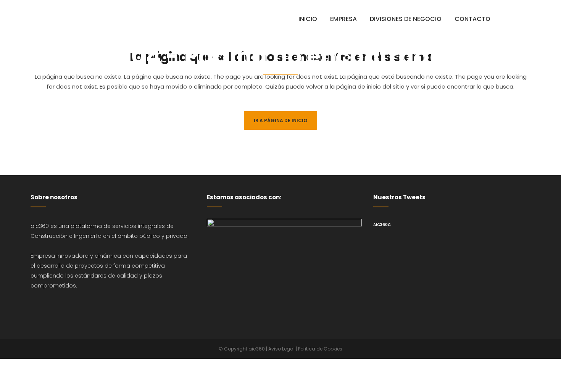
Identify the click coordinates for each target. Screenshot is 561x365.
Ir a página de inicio (280, 120)
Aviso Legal (281, 349)
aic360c (382, 225)
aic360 (256, 349)
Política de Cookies (320, 349)
